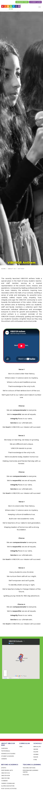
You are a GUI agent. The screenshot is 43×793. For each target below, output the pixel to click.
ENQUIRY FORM (23, 2)
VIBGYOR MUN (5, 775)
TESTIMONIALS (5, 751)
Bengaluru (37, 746)
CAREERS (4, 759)
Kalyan (36, 752)
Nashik (36, 757)
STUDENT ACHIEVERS (7, 756)
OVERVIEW (4, 748)
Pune (35, 759)
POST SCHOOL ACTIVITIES (8, 788)
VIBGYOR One (5, 778)
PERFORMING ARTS (7, 770)
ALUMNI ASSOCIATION (7, 786)
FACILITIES (26, 774)
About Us (12, 268)
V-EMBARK (4, 780)
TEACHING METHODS (29, 768)
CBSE (20, 746)
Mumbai (36, 754)
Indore (36, 749)
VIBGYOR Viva (5, 773)
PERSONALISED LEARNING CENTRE (30, 771)
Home (3, 268)
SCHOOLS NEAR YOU (14, 730)
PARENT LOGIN (36, 2)
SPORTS (3, 768)
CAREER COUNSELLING (8, 783)
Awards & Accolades (8, 753)
